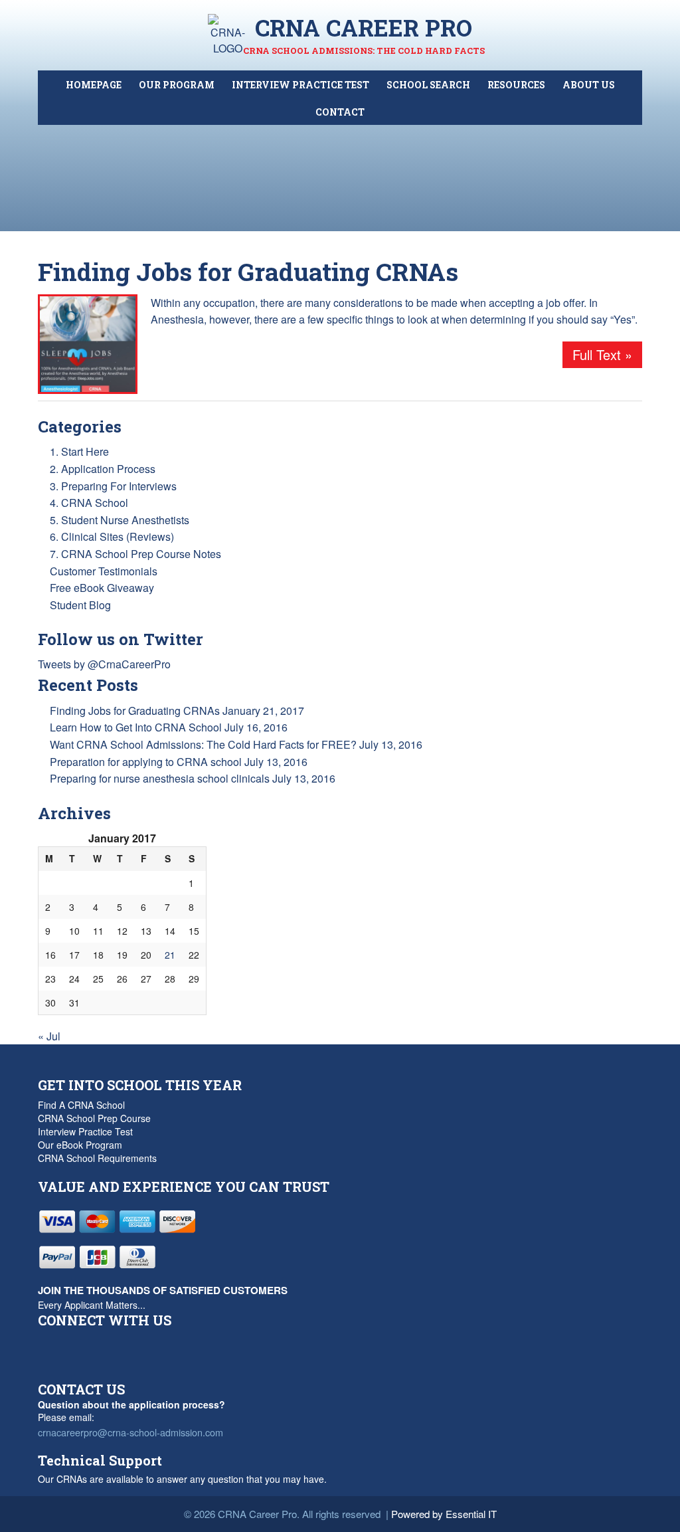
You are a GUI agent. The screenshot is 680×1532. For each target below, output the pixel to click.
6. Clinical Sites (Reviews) (112, 536)
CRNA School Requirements (97, 1158)
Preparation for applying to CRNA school (146, 761)
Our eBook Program (80, 1144)
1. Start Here (79, 451)
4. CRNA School (89, 502)
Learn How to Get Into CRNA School (136, 727)
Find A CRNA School (81, 1104)
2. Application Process (102, 468)
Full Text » (602, 354)
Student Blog (80, 605)
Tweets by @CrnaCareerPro (104, 664)
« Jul (49, 1036)
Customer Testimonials (103, 571)
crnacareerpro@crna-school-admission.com (130, 1432)
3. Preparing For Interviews (113, 486)
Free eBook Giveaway (102, 587)
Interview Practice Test (85, 1131)
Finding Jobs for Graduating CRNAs (248, 271)
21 (170, 954)
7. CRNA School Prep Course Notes (135, 553)
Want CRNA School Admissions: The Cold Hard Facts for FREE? (203, 744)
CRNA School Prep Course (94, 1118)
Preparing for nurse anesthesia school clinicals (160, 778)
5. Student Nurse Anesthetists (119, 519)
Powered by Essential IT (444, 1514)
